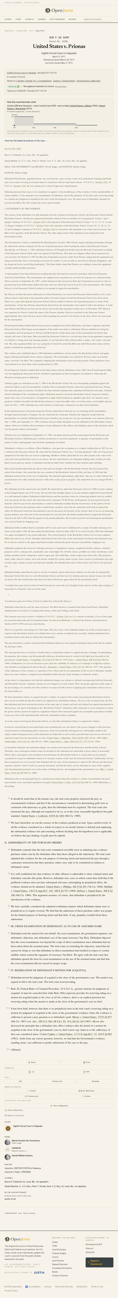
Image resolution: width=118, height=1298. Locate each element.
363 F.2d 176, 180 (26, 741)
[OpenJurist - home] (59, 10)
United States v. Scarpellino (28, 659)
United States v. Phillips (58, 886)
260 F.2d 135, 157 (78, 741)
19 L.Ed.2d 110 (75, 1021)
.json (20, 1213)
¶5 (9, 906)
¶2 (9, 822)
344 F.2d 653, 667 (80, 737)
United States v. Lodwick (34, 815)
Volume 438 (21, 31)
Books (72, 19)
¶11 (8, 1008)
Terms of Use (97, 1286)
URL (20, 1081)
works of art (60, 479)
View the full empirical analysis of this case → (26, 141)
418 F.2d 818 (78, 782)
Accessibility (32, 1286)
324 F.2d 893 (105, 1034)
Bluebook (95, 1081)
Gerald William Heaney (22, 1155)
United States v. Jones (61, 782)
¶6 (9, 926)
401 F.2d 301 (79, 886)
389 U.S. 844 (45, 1021)
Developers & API (94, 1244)
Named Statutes (59, 1264)
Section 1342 (20, 185)
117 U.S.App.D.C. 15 (85, 1034)
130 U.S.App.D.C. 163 (41, 890)
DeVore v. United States (89, 890)
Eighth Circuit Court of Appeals (59, 53)
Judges (42, 19)
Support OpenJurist (95, 1262)
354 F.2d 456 (17, 772)
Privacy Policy (11, 1291)
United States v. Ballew (81, 106)
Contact (48, 1286)
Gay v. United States (78, 659)
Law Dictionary (59, 1249)
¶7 (9, 933)
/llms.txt (89, 1248)
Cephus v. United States (64, 81)
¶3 (9, 849)
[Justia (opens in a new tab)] (39, 1272)
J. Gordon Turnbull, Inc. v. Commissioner (34, 81)
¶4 (9, 873)
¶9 (9, 977)
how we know (60, 87)
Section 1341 (101, 182)
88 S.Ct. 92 (60, 1021)
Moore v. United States (84, 1017)
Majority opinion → (19, 1151)
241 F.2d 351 (79, 666)
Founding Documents (62, 1268)
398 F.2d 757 (61, 890)
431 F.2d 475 (48, 659)
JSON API (90, 1252)
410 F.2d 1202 (56, 815)
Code (18, 19)
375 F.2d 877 (105, 1017)
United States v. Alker (59, 741)
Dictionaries (57, 19)
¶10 (8, 988)
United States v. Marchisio (88, 81)
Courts (29, 19)
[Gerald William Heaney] (7, 1157)
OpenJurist (9, 31)
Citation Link (57, 1081)
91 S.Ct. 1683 (14, 148)
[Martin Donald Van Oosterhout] (7, 1142)
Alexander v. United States (59, 666)
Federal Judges (59, 1253)
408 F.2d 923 (95, 659)
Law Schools (58, 1260)
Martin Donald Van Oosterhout (26, 1140)
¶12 (8, 1049)
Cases (8, 19)
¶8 (9, 970)
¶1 (9, 798)
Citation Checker (60, 1275)
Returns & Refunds (64, 1286)
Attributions (81, 1286)
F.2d (31, 31)
